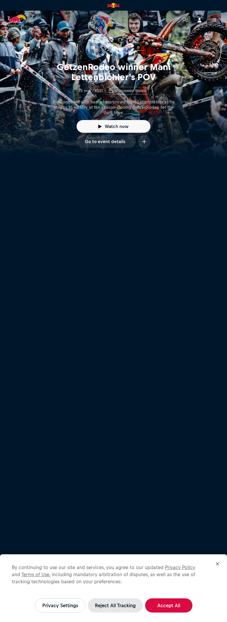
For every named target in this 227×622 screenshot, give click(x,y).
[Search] (184, 19)
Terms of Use (35, 574)
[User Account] (199, 19)
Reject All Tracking (115, 605)
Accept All (168, 605)
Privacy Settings (60, 605)
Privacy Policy (180, 567)
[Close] (217, 564)
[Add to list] (144, 141)
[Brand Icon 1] (113, 5)
